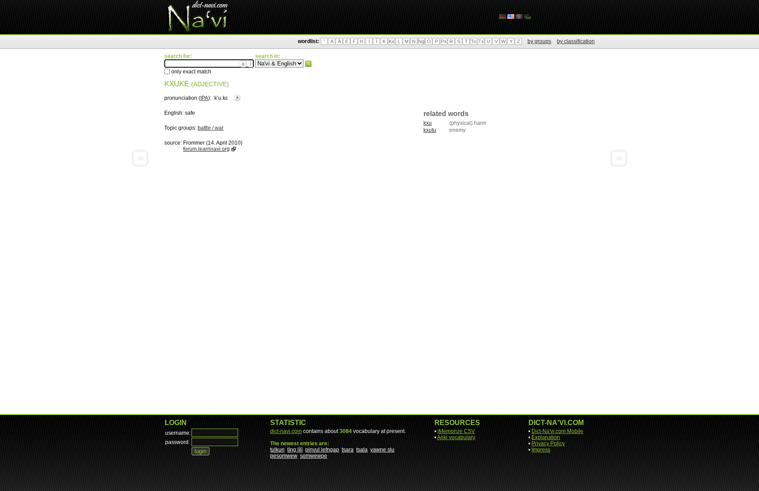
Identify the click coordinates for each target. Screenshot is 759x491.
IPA (204, 98)
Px (444, 41)
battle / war (211, 128)
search (308, 63)
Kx (391, 41)
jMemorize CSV (456, 431)
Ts (473, 41)
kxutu (429, 130)
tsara (348, 450)
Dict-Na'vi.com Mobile (557, 431)
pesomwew (283, 456)
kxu (427, 123)
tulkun (277, 450)
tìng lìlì (295, 450)
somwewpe (313, 456)
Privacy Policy (548, 443)
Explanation (545, 437)
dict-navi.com (286, 431)
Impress (540, 450)
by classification (576, 41)
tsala (362, 450)
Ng (421, 41)
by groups (539, 41)
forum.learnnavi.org (206, 149)
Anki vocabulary (456, 437)
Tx (481, 41)
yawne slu (382, 450)
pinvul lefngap (322, 450)
